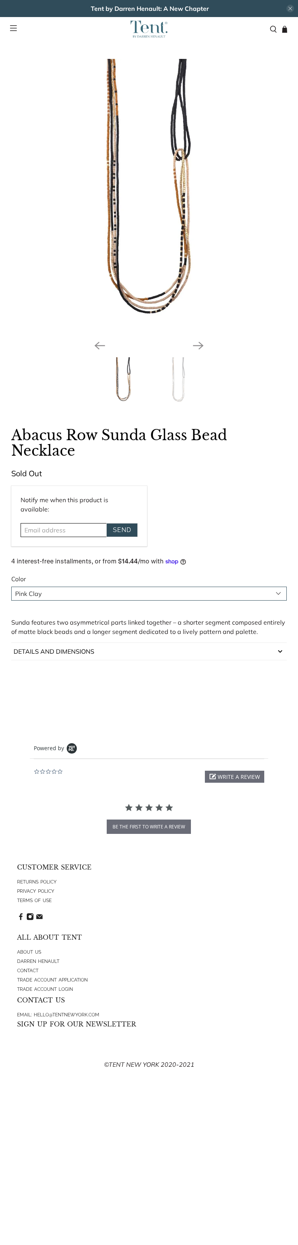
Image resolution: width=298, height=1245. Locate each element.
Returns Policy (37, 882)
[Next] (198, 345)
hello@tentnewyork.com (66, 1015)
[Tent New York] (149, 29)
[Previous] (100, 345)
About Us (29, 952)
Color (18, 579)
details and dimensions (54, 651)
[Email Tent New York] (39, 918)
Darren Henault (38, 961)
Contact (27, 970)
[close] (290, 8)
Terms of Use (34, 900)
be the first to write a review (149, 826)
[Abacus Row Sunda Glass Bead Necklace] (149, 196)
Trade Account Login (45, 989)
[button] (234, 777)
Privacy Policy (35, 891)
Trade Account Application (52, 980)
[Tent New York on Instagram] (30, 918)
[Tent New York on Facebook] (20, 918)
